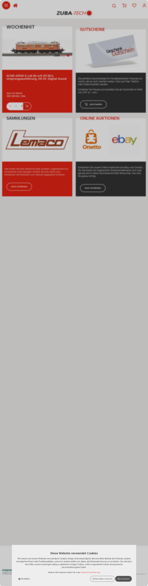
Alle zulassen (123, 578)
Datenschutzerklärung (90, 572)
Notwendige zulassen (102, 578)
